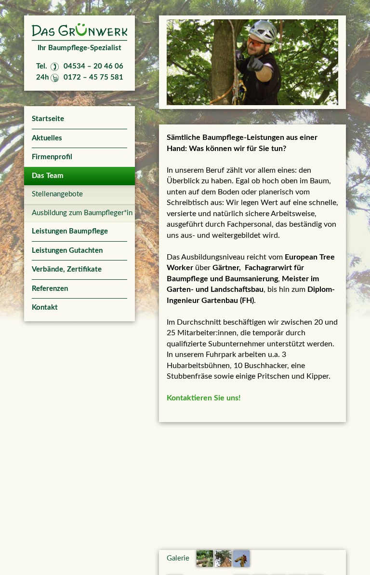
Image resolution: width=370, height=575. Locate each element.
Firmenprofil (52, 157)
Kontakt (45, 307)
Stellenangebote (57, 194)
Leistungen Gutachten (67, 250)
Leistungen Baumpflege (70, 231)
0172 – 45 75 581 (93, 77)
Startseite (48, 119)
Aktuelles (47, 138)
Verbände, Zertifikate (67, 269)
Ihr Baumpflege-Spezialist (79, 48)
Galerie (178, 558)
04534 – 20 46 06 (93, 66)
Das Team (48, 175)
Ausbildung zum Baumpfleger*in (79, 213)
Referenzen (50, 288)
